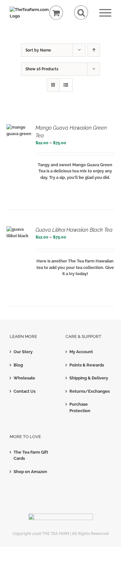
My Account (81, 351)
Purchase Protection (79, 407)
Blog (18, 365)
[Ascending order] (93, 50)
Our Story (23, 351)
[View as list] (66, 85)
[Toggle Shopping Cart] (56, 13)
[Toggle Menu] (105, 13)
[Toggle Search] (81, 12)
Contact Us (24, 391)
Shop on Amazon (30, 471)
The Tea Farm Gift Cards (31, 455)
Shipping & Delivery (88, 378)
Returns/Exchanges (88, 391)
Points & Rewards (86, 365)
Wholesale (24, 378)
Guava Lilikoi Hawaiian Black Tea (74, 230)
